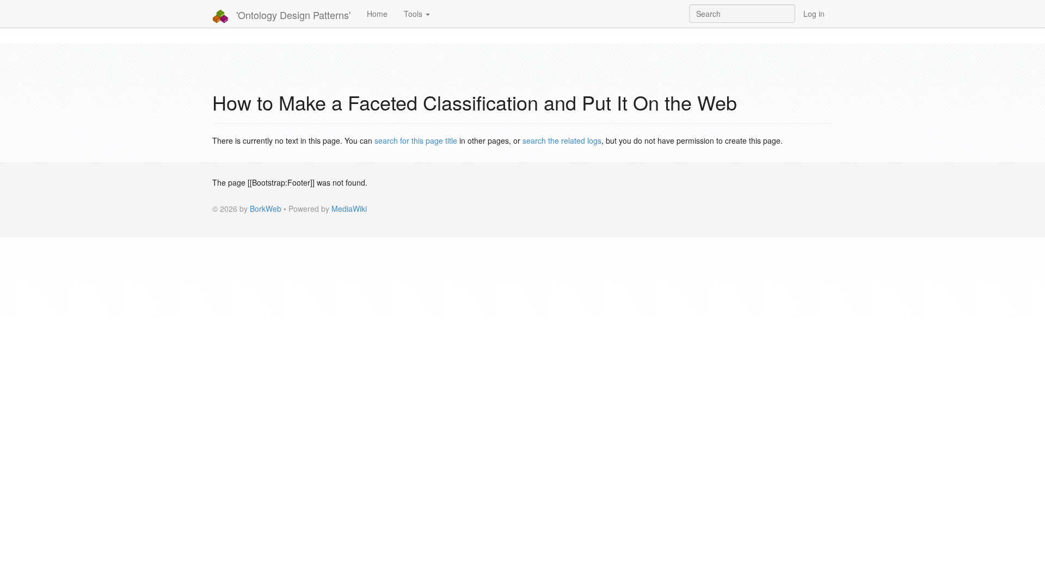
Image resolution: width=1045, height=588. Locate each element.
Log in (814, 13)
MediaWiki (349, 208)
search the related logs (561, 140)
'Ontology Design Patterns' (292, 15)
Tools (414, 13)
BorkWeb (265, 208)
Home (377, 13)
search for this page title (415, 140)
